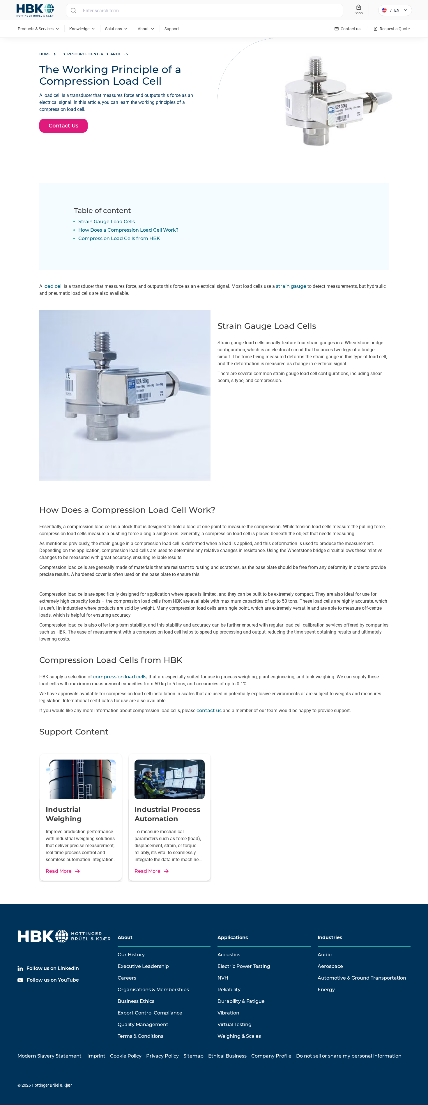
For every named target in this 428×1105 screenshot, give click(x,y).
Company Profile (271, 1056)
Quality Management (143, 1024)
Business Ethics (136, 1001)
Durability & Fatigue (241, 1001)
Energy (326, 989)
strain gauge (291, 286)
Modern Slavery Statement (49, 1056)
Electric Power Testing (243, 966)
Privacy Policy (162, 1056)
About (125, 937)
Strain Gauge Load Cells (106, 221)
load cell (53, 286)
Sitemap (193, 1056)
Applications (232, 937)
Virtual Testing (234, 1024)
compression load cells (119, 677)
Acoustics (228, 954)
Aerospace (330, 966)
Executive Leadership (143, 966)
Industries (330, 937)
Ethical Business (227, 1056)
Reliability (228, 989)
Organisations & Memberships (153, 989)
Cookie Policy (126, 1056)
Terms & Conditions (140, 1036)
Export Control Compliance (150, 1013)
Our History (131, 954)
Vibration (228, 1013)
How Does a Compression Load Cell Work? (128, 230)
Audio (325, 954)
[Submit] (73, 10)
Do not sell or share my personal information (349, 1056)
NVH (222, 978)
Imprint (96, 1056)
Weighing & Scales (239, 1036)
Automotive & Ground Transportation (362, 978)
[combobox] (204, 10)
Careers (127, 978)
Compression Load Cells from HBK (119, 238)
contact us (208, 710)
